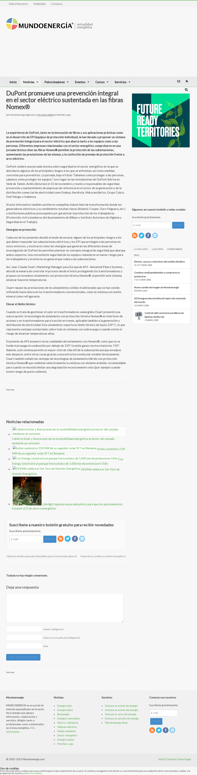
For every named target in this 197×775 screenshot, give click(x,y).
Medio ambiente (66, 731)
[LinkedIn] (82, 538)
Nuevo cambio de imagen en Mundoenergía (156, 287)
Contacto (57, 3)
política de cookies (32, 773)
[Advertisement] (148, 42)
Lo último (157, 249)
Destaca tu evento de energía (121, 710)
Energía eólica (65, 710)
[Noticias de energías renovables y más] (49, 27)
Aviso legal (185, 759)
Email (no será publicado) (61, 637)
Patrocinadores (54, 82)
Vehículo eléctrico (67, 726)
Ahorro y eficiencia (67, 722)
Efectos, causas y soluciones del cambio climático (159, 261)
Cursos (100, 82)
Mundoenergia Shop (116, 722)
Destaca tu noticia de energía (121, 705)
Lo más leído (141, 249)
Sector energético (67, 735)
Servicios (121, 82)
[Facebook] (75, 538)
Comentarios (174, 249)
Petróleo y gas (64, 114)
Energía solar (64, 705)
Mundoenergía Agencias (22, 114)
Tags (136, 255)
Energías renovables (68, 718)
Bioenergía (63, 714)
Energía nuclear (65, 739)
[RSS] (61, 538)
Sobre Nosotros (18, 3)
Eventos (80, 82)
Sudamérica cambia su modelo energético (103, 556)
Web (45, 646)
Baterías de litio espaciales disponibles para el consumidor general (42, 556)
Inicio (13, 82)
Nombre (53, 629)
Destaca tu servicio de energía (122, 718)
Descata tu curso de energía (120, 714)
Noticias (28, 82)
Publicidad (39, 3)
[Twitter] (68, 538)
